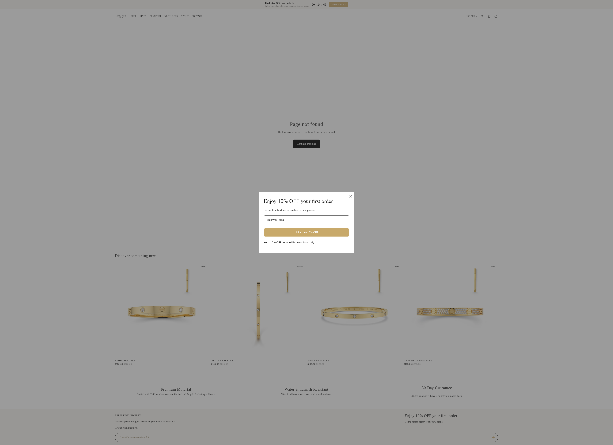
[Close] (350, 196)
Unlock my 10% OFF (306, 232)
